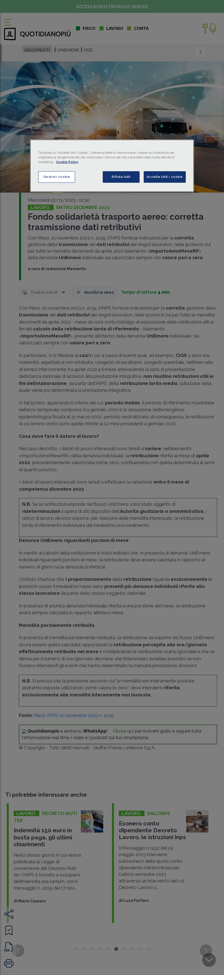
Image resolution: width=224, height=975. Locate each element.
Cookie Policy (67, 162)
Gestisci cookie (56, 177)
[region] (112, 165)
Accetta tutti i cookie (165, 177)
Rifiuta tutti (121, 177)
